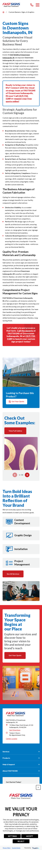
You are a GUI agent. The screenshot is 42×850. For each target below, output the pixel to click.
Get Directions (14, 730)
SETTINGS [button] (12, 836)
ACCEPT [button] (29, 836)
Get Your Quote (18, 401)
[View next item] (27, 475)
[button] (38, 787)
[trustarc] (35, 848)
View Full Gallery (15, 431)
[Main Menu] (37, 5)
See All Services (13, 574)
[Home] (11, 5)
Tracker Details (16, 848)
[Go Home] (3, 12)
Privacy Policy (7, 848)
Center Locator (11, 739)
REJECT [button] (21, 841)
